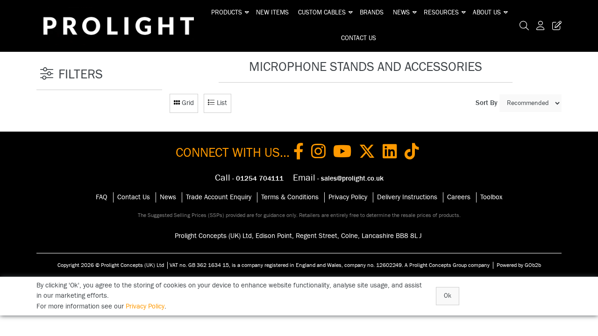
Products (226, 12)
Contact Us (358, 38)
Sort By (487, 103)
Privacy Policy (347, 197)
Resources (441, 12)
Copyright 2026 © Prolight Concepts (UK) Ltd (110, 265)
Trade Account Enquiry (218, 197)
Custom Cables (322, 12)
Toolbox (491, 197)
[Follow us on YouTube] (342, 153)
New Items (272, 12)
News (401, 12)
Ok (447, 296)
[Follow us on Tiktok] (412, 153)
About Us (487, 12)
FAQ (101, 197)
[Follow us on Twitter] (367, 153)
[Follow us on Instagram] (318, 153)
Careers (458, 197)
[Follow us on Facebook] (298, 153)
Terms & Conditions (290, 197)
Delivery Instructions (407, 197)
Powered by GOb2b (519, 265)
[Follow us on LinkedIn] (390, 153)
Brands (372, 12)
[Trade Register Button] (555, 26)
